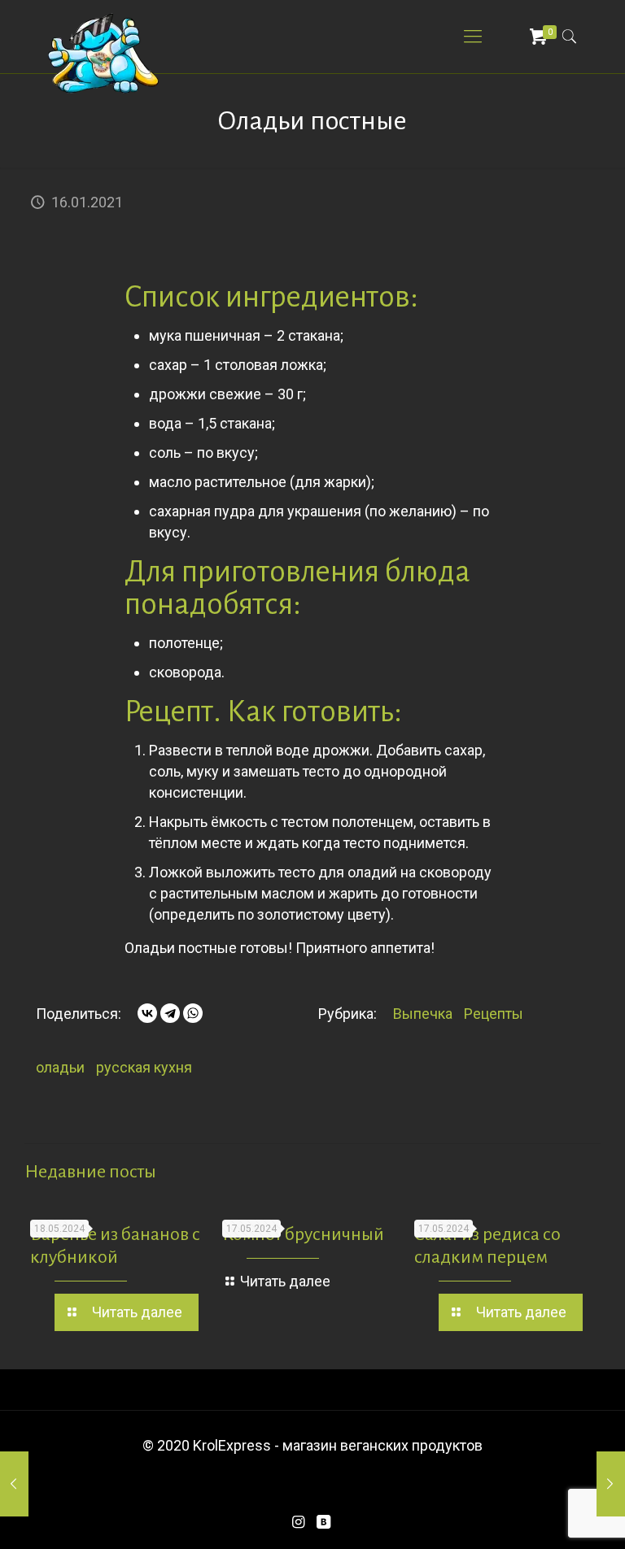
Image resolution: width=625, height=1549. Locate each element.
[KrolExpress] (104, 53)
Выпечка (422, 1013)
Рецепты (493, 1013)
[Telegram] (170, 1013)
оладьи (60, 1067)
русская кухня (144, 1067)
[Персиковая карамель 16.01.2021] (14, 1483)
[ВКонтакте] (147, 1013)
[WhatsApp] (193, 1013)
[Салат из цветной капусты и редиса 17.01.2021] (611, 1483)
